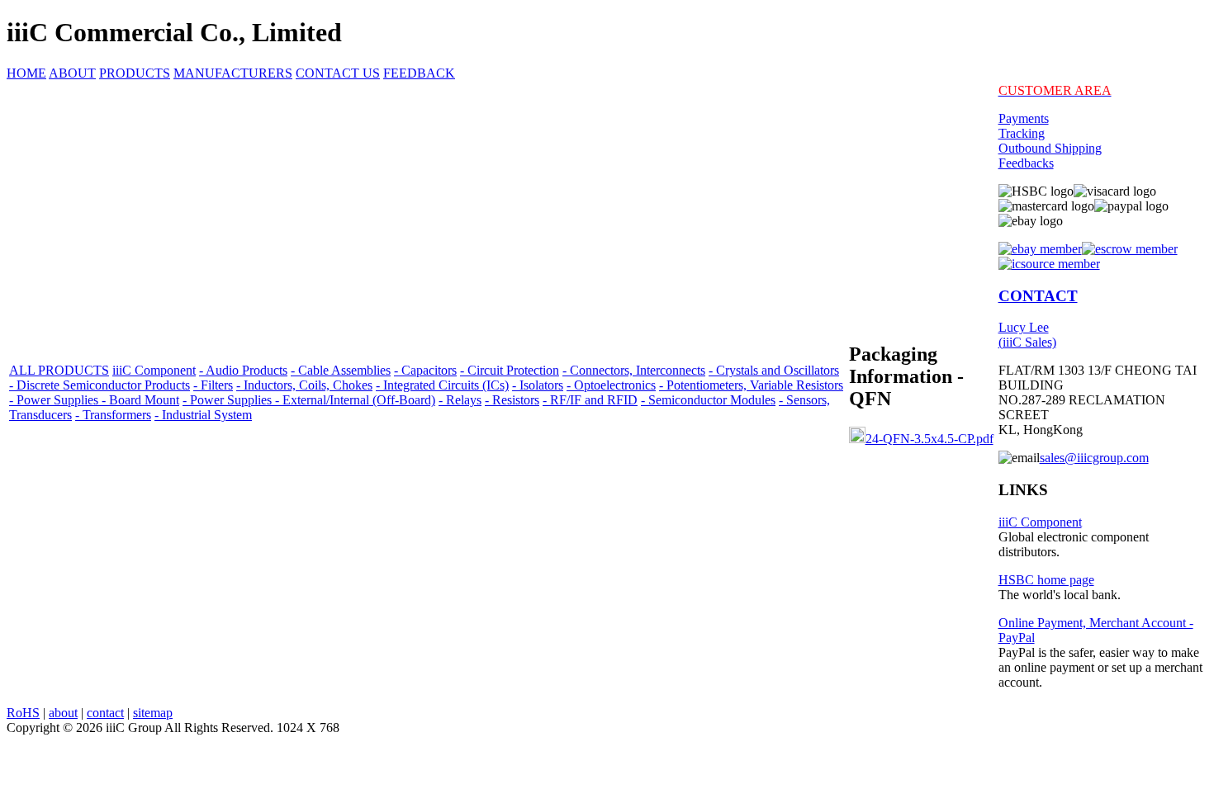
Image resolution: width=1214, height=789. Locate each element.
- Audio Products (243, 370)
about (63, 713)
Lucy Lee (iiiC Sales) (1027, 334)
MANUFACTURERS (232, 73)
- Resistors (512, 400)
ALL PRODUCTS (59, 370)
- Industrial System (203, 415)
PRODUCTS (134, 73)
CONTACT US (338, 73)
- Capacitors (425, 370)
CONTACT (1038, 296)
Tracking (1021, 133)
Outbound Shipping (1050, 148)
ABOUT (72, 73)
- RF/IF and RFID (590, 400)
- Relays (460, 400)
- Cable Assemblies (341, 370)
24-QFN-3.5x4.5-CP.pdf (929, 439)
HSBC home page (1046, 580)
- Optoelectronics (611, 385)
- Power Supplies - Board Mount (94, 400)
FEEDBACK (419, 73)
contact (105, 713)
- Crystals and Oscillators (774, 370)
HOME (26, 73)
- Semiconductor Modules (708, 400)
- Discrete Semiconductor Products (99, 385)
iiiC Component (154, 370)
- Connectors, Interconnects (633, 370)
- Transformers (113, 415)
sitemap (153, 713)
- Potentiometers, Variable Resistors (751, 385)
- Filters (213, 385)
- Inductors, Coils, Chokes (304, 385)
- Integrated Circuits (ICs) (442, 385)
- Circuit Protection (509, 370)
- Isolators (537, 385)
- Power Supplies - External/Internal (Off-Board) (309, 400)
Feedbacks (1026, 163)
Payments (1023, 118)
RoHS (23, 713)
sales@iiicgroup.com (1094, 458)
